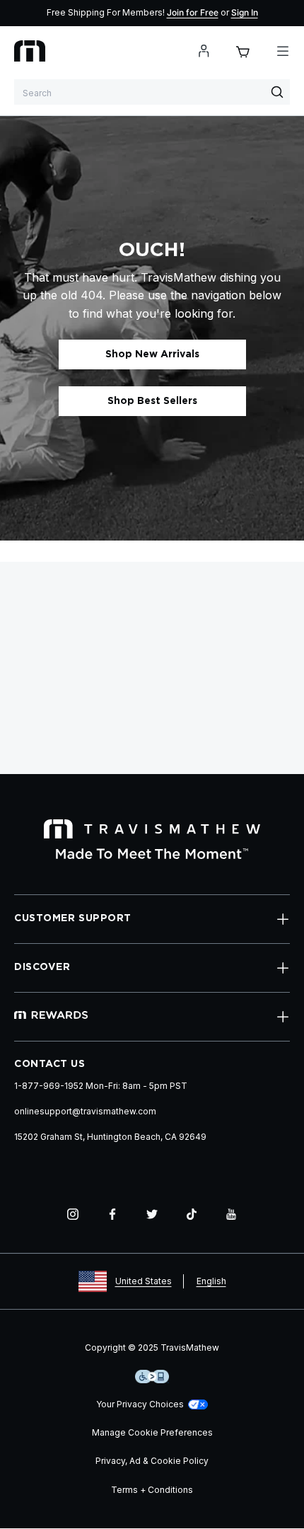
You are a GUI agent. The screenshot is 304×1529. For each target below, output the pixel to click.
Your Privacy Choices (140, 1404)
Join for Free (192, 12)
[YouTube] (231, 1214)
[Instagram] (73, 1214)
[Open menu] (283, 51)
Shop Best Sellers (152, 401)
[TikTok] (192, 1214)
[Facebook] (112, 1214)
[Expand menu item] (283, 919)
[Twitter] (152, 1214)
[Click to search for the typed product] (277, 92)
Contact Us (50, 1064)
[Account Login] (204, 51)
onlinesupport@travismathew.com (85, 1111)
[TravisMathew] (29, 51)
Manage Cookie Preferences (152, 1432)
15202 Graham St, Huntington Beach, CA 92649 (110, 1136)
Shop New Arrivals (152, 354)
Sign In (244, 12)
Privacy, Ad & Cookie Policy (152, 1460)
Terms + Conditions (152, 1489)
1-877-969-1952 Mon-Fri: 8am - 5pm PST (100, 1085)
